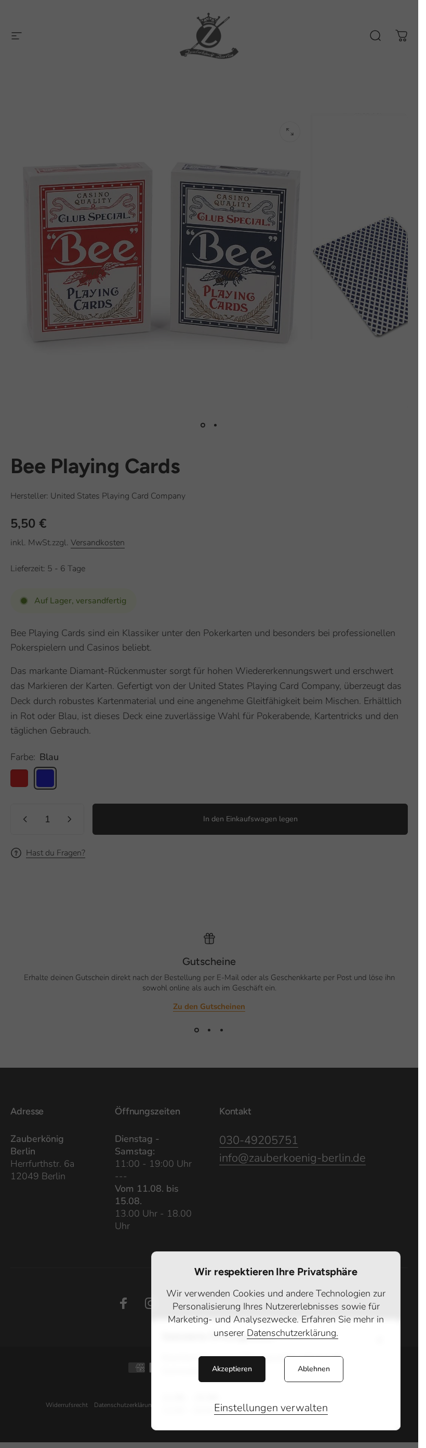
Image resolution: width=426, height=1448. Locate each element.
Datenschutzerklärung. (292, 1333)
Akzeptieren (232, 1369)
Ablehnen (314, 1369)
